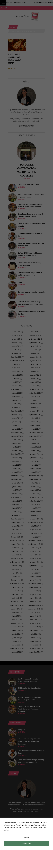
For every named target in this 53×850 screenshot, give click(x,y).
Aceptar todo (26, 844)
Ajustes (26, 837)
